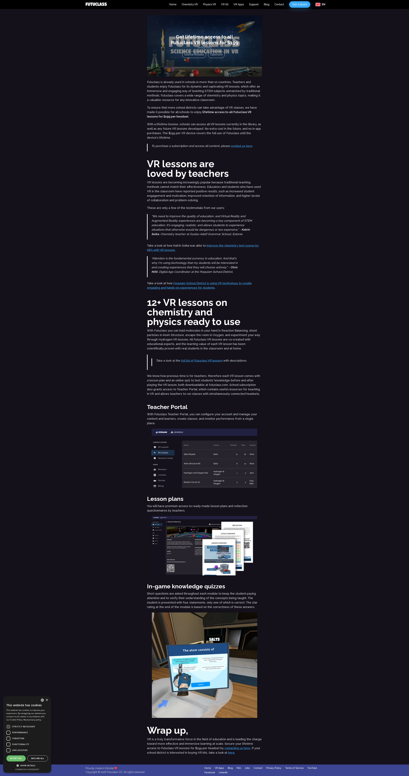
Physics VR (209, 4)
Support (254, 4)
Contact (279, 4)
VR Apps (239, 4)
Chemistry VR (190, 4)
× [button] (47, 700)
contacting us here (237, 748)
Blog (266, 4)
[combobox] (42, 700)
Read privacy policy (32, 719)
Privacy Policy (273, 768)
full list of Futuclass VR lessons (201, 360)
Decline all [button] (37, 758)
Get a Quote (299, 4)
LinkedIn (223, 772)
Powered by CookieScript (27, 769)
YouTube (312, 768)
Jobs (247, 768)
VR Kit (224, 4)
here (231, 752)
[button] (27, 765)
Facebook (209, 772)
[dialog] (27, 734)
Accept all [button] (16, 758)
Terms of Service (294, 768)
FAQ (239, 768)
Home (173, 4)
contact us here (241, 146)
